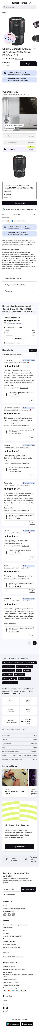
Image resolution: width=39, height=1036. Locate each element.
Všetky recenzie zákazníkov (11, 947)
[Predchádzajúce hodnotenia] (29, 643)
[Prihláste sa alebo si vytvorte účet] (30, 3)
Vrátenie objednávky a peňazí (12, 936)
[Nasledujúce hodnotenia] (35, 643)
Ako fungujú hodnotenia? (13, 343)
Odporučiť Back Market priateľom (13, 957)
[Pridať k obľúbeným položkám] (35, 49)
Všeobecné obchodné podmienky (14, 969)
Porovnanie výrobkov (9, 944)
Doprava (5, 933)
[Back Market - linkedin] (4, 914)
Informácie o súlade (31, 214)
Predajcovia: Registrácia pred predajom (15, 925)
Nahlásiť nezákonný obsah (11, 985)
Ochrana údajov (8, 972)
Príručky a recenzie (9, 942)
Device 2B (17, 214)
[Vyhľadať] (4, 7)
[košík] (35, 3)
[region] (19, 783)
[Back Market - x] (13, 914)
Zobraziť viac (9, 385)
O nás (5, 906)
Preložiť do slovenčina (10, 623)
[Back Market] (19, 3)
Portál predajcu (8, 928)
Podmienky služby (9, 966)
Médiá (5, 1000)
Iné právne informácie (10, 979)
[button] (9, 38)
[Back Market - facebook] (9, 914)
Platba (5, 930)
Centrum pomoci (8, 939)
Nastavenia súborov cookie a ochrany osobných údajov (18, 976)
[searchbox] (21, 7)
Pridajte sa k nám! (8, 911)
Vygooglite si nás (17, 837)
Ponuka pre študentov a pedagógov (14, 908)
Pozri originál (24, 388)
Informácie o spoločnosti (11, 982)
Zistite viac (29, 245)
